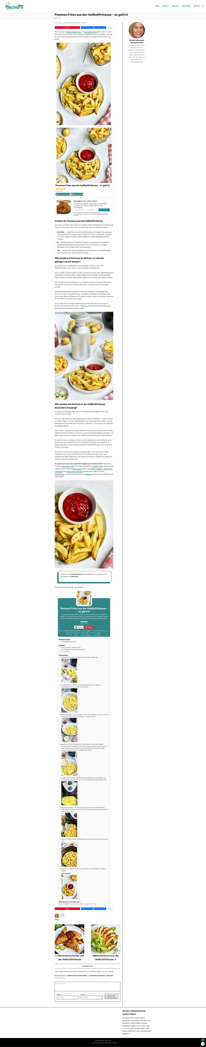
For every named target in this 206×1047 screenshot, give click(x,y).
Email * (83, 994)
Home (56, 22)
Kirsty (62, 914)
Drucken (79, 627)
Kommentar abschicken (111, 996)
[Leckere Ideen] (28, 6)
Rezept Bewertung (84, 975)
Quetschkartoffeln (90, 32)
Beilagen (60, 22)
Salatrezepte (76, 469)
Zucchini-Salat (97, 466)
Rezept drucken (78, 194)
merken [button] (89, 627)
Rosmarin (88, 474)
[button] (57, 189)
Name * (59, 994)
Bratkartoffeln (60, 474)
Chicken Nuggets (96, 469)
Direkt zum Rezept (64, 194)
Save (68, 27)
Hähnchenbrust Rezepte (74, 471)
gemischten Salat (68, 466)
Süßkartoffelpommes (73, 32)
